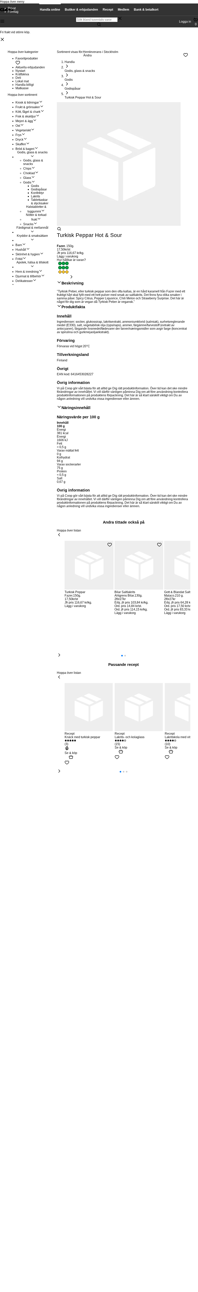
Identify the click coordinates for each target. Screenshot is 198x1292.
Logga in (185, 21)
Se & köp (71, 753)
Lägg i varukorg (67, 256)
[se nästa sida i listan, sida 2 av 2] (59, 655)
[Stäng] (2, 39)
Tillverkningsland (73, 354)
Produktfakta (73, 307)
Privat (12, 8)
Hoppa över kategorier (23, 51)
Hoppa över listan (69, 530)
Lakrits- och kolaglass (129, 737)
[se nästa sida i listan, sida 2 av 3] (59, 771)
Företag (13, 11)
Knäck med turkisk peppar (82, 737)
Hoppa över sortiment (22, 94)
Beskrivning (72, 283)
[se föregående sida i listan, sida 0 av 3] (59, 677)
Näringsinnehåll (75, 408)
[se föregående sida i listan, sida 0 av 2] (59, 535)
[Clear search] (120, 18)
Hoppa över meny (12, 1)
